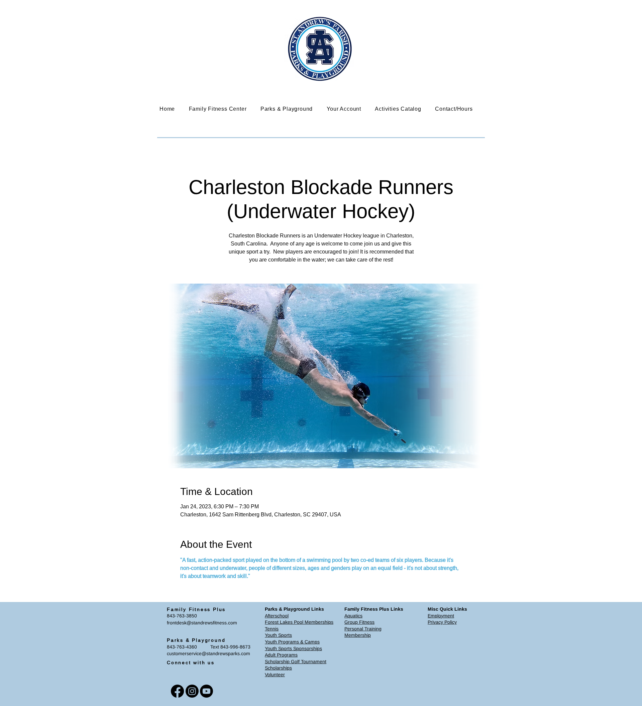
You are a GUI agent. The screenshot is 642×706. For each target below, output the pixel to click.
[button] (222, 109)
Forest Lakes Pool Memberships (299, 622)
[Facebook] (177, 691)
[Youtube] (206, 691)
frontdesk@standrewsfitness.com (202, 622)
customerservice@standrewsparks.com (208, 653)
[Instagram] (192, 691)
